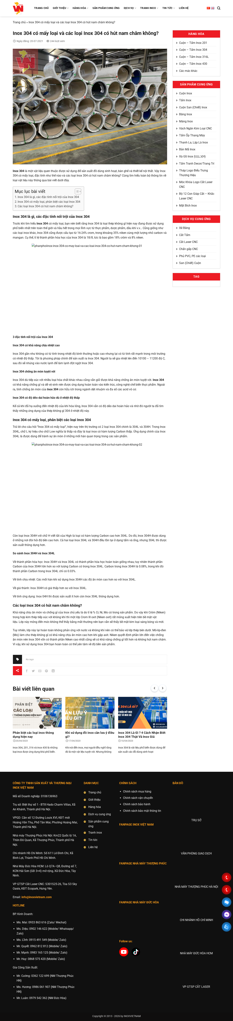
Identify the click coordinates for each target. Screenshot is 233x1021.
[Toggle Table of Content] (76, 191)
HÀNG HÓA (79, 8)
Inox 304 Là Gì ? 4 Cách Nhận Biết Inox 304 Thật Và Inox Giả (89, 734)
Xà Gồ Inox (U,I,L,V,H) (192, 156)
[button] (154, 688)
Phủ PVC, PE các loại (192, 256)
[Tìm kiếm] (218, 8)
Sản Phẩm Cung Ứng (106, 8)
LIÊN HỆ (184, 8)
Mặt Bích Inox (188, 205)
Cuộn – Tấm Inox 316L (194, 57)
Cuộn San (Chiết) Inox (193, 107)
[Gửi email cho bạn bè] (40, 671)
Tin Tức (167, 8)
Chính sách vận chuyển (138, 798)
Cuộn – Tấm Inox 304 (193, 49)
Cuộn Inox (185, 93)
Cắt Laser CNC (188, 242)
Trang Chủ (41, 8)
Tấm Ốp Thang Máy (192, 135)
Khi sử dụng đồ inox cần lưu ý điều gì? (37, 734)
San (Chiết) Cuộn (190, 263)
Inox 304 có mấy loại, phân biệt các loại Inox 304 (49, 201)
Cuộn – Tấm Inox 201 (193, 43)
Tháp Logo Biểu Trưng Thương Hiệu (193, 173)
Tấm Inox (185, 100)
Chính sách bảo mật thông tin (142, 810)
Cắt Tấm (184, 235)
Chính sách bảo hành (136, 804)
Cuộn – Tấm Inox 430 (193, 63)
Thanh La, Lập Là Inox (193, 142)
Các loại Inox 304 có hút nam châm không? (45, 206)
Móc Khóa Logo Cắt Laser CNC (195, 184)
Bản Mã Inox (187, 149)
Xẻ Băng (184, 228)
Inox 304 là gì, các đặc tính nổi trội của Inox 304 (48, 197)
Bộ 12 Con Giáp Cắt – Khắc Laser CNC (196, 196)
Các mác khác (188, 71)
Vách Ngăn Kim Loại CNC (195, 128)
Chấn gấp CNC (188, 249)
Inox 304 (158, 380)
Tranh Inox (148, 8)
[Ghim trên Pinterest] (47, 671)
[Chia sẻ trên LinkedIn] (53, 671)
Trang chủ (19, 22)
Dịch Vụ (129, 8)
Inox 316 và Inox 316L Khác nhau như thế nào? (141, 734)
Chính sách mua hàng (137, 791)
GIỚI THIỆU (59, 8)
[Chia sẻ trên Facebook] (27, 671)
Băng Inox (185, 114)
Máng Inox (186, 121)
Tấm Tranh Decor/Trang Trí (196, 163)
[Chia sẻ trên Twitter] (33, 671)
